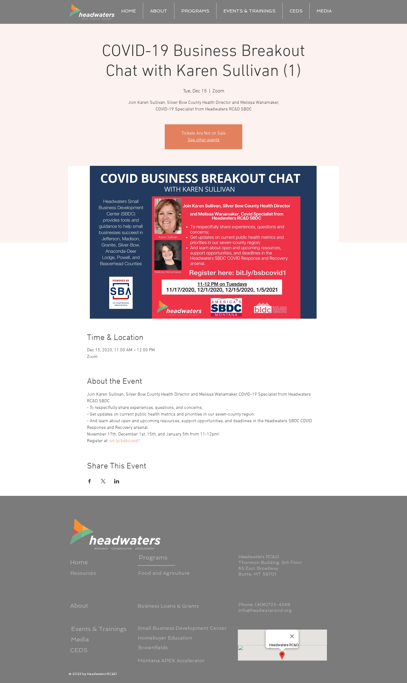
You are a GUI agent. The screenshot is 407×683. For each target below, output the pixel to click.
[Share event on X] (103, 481)
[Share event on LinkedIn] (116, 481)
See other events (204, 140)
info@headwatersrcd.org (265, 610)
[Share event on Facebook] (89, 481)
